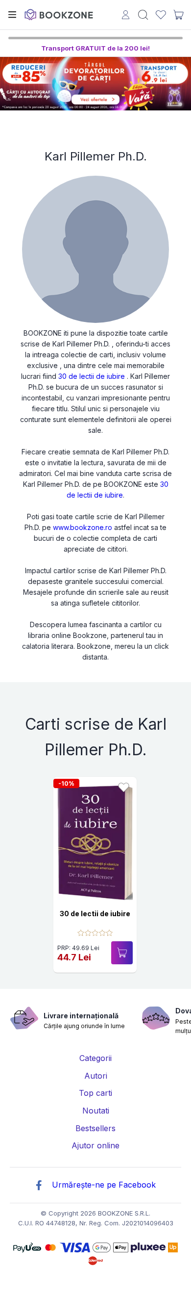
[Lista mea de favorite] (161, 15)
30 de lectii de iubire (91, 376)
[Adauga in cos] (122, 952)
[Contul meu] (125, 16)
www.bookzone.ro (82, 527)
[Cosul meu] (178, 14)
